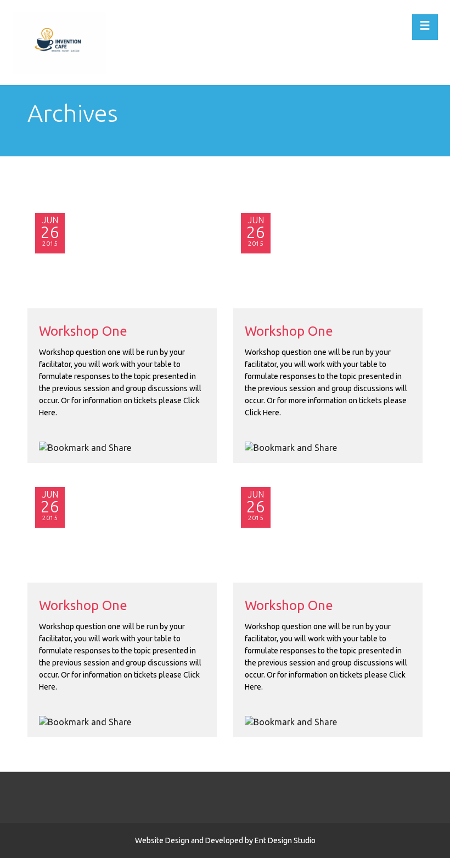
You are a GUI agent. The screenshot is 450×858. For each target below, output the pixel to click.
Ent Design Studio (285, 840)
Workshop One (83, 331)
